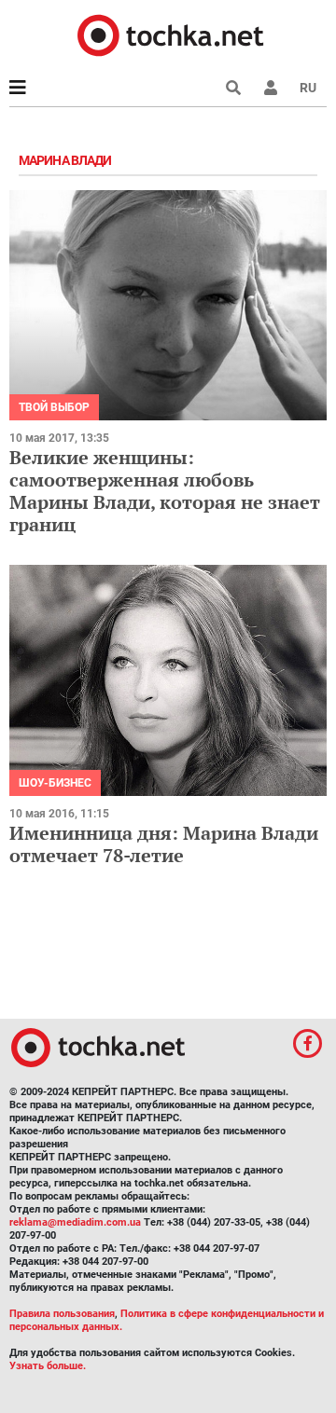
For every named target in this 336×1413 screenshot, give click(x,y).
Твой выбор (54, 407)
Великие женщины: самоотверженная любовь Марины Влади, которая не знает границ (164, 491)
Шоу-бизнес (55, 782)
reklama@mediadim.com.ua (75, 1222)
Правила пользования (62, 1314)
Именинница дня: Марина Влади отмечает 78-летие (163, 844)
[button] (270, 88)
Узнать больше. (47, 1366)
